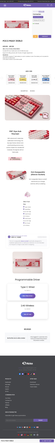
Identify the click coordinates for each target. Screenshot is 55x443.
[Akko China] (18, 434)
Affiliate (7, 405)
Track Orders (33, 387)
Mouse (7, 387)
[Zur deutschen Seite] (27, 434)
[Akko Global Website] (21, 434)
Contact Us (8, 400)
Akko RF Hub (27, 314)
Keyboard (8, 382)
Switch (7, 389)
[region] (27, 58)
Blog (6, 407)
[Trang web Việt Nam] (24, 434)
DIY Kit (6, 391)
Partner (7, 403)
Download (33, 382)
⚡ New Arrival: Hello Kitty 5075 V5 (27, 1)
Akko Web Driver (27, 296)
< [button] (1, 78)
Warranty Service (34, 384)
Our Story (7, 398)
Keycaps (7, 384)
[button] (29, 24)
